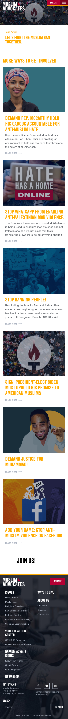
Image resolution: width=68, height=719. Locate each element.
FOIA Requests (12, 669)
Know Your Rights (14, 660)
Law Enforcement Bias (16, 610)
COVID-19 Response (15, 640)
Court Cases (11, 665)
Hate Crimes (11, 597)
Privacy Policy (21, 715)
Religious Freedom (14, 606)
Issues (9, 592)
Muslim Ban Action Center (18, 644)
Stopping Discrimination (17, 623)
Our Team (42, 605)
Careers (41, 609)
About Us (43, 600)
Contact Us (43, 614)
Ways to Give (45, 592)
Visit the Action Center (15, 633)
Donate (53, 2)
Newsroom (12, 676)
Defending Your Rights (15, 653)
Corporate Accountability (17, 619)
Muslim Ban (11, 601)
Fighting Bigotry (13, 615)
